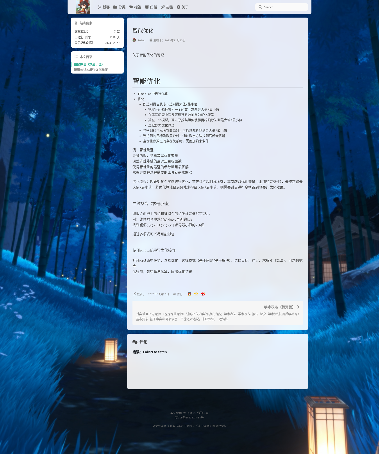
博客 (106, 7)
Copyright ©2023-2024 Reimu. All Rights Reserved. (189, 425)
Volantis (189, 412)
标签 (137, 7)
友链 (169, 7)
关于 (185, 7)
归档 (153, 7)
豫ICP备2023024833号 (189, 417)
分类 (121, 7)
